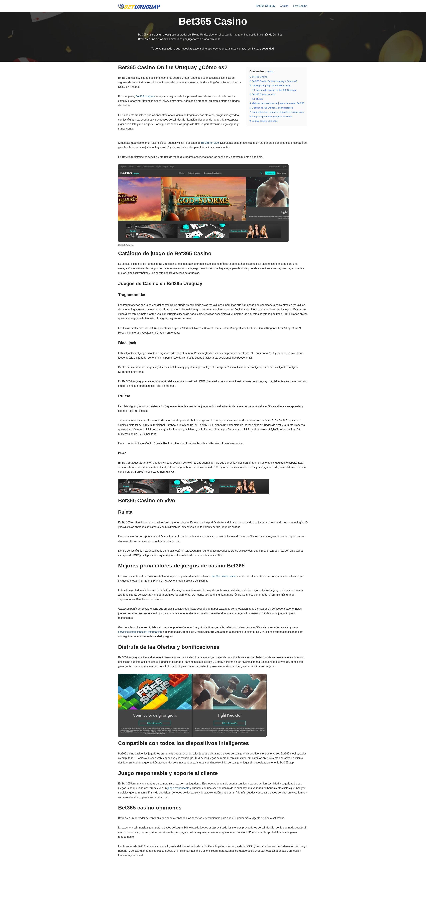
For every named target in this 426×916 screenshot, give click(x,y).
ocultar (270, 71)
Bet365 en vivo (210, 142)
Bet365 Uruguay (265, 6)
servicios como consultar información (140, 631)
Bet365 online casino (224, 576)
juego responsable (178, 788)
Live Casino (300, 6)
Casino (284, 6)
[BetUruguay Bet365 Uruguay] (139, 6)
